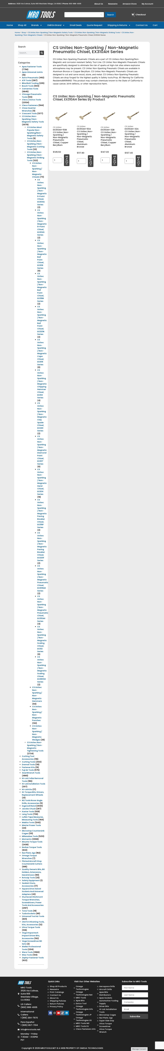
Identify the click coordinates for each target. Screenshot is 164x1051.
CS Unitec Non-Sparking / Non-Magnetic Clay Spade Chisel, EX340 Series (42, 417)
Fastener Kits (28, 767)
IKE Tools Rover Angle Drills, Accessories (32, 801)
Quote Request (94, 25)
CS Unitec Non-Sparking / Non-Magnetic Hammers (37, 694)
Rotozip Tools (28, 877)
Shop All (22, 25)
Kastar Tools (28, 811)
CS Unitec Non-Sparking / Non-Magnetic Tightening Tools (35, 746)
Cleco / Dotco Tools (31, 99)
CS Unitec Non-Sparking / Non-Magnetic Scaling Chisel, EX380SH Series (42, 669)
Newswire (112, 4)
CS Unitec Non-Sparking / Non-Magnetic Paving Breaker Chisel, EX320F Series (42, 547)
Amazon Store (130, 4)
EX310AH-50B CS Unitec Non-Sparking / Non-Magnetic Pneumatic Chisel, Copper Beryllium (61, 137)
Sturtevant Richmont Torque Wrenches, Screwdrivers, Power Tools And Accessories (33, 901)
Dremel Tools (28, 764)
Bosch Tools (27, 86)
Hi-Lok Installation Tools (33, 784)
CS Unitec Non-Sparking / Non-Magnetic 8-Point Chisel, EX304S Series (42, 222)
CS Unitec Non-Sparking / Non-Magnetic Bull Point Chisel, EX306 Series (42, 254)
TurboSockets (28, 913)
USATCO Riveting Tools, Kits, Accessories (33, 923)
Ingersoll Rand (29, 806)
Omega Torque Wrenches (29, 857)
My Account (147, 4)
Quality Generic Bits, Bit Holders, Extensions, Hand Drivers (33, 872)
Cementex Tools (30, 88)
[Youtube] (58, 1013)
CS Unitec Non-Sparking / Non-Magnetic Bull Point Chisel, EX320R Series (42, 320)
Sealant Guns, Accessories (29, 884)
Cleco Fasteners (30, 105)
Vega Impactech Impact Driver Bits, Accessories (31, 936)
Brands (35, 25)
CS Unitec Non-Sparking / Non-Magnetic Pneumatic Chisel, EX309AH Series (42, 578)
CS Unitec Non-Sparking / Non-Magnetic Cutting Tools (35, 145)
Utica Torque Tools (31, 927)
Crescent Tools (29, 113)
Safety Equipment (31, 880)
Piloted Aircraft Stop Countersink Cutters (32, 862)
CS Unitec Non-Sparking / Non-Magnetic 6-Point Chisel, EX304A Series (42, 192)
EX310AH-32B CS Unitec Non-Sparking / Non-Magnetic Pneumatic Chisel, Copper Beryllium (109, 137)
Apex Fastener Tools (32, 66)
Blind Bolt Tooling (30, 83)
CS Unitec (57, 127)
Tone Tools (27, 911)
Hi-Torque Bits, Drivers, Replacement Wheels (33, 793)
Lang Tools (27, 814)
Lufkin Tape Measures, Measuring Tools (33, 818)
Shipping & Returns (117, 25)
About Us (98, 4)
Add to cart (66, 160)
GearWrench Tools (31, 773)
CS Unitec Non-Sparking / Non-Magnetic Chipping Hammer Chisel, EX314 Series (42, 384)
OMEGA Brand (54, 25)
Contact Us (142, 25)
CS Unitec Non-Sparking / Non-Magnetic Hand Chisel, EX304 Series (42, 481)
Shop (24, 32)
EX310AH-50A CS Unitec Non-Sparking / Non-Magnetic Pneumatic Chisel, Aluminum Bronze (85, 137)
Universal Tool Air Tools (33, 916)
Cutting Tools (28, 762)
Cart (155, 25)
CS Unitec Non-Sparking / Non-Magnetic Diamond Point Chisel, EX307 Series (42, 450)
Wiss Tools (27, 955)
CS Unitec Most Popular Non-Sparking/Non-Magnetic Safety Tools (35, 133)
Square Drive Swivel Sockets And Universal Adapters (32, 891)
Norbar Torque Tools (32, 847)
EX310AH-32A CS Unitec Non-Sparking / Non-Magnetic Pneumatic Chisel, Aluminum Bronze (133, 137)
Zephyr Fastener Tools (33, 957)
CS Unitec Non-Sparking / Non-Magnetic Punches (37, 713)
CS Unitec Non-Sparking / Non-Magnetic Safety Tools (50, 32)
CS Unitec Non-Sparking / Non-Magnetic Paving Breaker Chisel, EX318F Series (42, 514)
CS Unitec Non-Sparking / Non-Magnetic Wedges (37, 733)
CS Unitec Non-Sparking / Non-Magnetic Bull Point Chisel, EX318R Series (42, 287)
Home (10, 25)
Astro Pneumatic (30, 77)
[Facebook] (50, 1013)
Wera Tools (27, 952)
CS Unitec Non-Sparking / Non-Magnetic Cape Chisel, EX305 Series (42, 352)
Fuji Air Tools (28, 770)
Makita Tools (28, 822)
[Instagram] (54, 1013)
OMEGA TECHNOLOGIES (91, 1048)
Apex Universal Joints (32, 72)
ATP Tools (26, 80)
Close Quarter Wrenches (29, 109)
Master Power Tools (31, 825)
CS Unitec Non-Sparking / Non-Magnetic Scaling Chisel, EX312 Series (42, 639)
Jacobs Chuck (29, 808)
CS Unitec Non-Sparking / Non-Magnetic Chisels (37, 170)
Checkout (141, 14)
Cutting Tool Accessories (28, 757)
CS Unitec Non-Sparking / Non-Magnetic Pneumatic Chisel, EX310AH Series (42, 608)
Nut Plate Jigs (28, 853)
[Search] (42, 53)
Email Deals (76, 25)
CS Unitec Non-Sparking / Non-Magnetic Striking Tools (97, 32)
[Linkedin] (66, 1013)
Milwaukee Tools (30, 836)
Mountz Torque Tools (32, 841)
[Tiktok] (62, 1013)
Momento (27, 839)
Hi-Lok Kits (27, 789)
